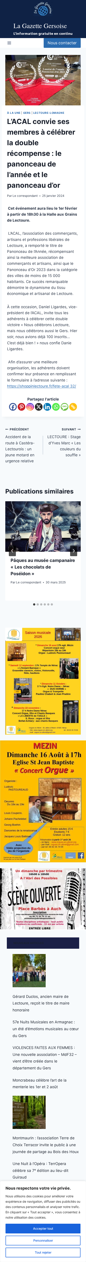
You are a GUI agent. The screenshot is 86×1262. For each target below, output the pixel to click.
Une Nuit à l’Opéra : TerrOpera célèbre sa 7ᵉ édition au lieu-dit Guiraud (40, 1170)
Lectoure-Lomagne (48, 112)
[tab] (34, 604)
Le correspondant (25, 195)
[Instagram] (30, 407)
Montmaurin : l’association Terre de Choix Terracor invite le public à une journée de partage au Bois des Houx (46, 1145)
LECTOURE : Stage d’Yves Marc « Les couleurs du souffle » (64, 442)
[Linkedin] (47, 407)
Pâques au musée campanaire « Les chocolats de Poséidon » (43, 567)
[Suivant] (73, 551)
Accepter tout (43, 1228)
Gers (27, 112)
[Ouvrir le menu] (9, 42)
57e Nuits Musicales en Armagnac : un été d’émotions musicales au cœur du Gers (46, 1029)
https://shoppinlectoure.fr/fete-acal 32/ (41, 386)
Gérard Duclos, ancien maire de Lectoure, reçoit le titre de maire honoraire (41, 1003)
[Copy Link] (73, 407)
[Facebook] (13, 407)
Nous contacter (62, 43)
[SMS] (64, 407)
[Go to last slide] (12, 551)
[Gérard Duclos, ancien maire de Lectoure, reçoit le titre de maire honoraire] (29, 970)
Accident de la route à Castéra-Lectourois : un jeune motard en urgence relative (20, 445)
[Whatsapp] (56, 407)
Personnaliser (43, 1240)
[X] (39, 407)
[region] (43, 1221)
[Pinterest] (21, 407)
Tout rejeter (43, 1252)
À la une (14, 112)
